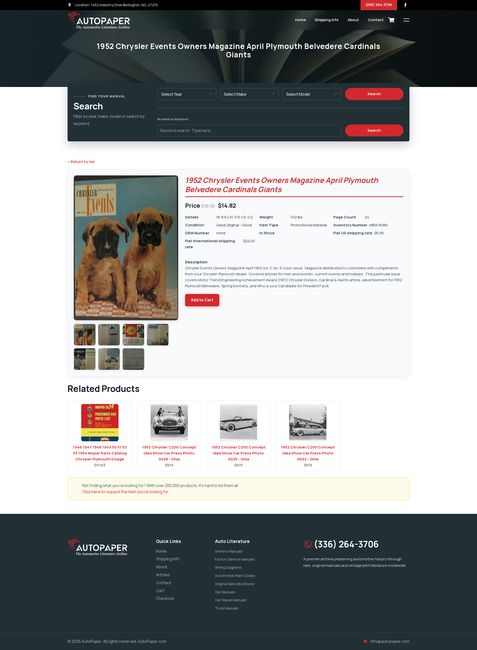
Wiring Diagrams (228, 567)
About (353, 19)
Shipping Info (327, 19)
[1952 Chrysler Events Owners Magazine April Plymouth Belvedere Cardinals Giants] (85, 335)
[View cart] (391, 20)
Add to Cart (202, 300)
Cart (160, 590)
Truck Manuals (226, 608)
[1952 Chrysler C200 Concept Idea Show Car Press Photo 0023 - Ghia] (238, 422)
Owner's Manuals (228, 551)
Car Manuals (225, 592)
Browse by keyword (173, 119)
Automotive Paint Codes (235, 575)
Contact (376, 19)
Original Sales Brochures (234, 583)
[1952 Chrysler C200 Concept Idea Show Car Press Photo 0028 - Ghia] (169, 422)
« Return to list (81, 161)
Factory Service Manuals (235, 559)
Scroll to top (11, 326)
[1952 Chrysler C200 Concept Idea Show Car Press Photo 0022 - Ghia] (307, 422)
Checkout (165, 598)
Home (300, 19)
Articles (163, 574)
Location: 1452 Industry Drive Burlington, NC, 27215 (116, 4)
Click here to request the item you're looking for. (125, 491)
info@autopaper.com (390, 641)
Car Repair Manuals (230, 600)
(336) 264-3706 (378, 4)
